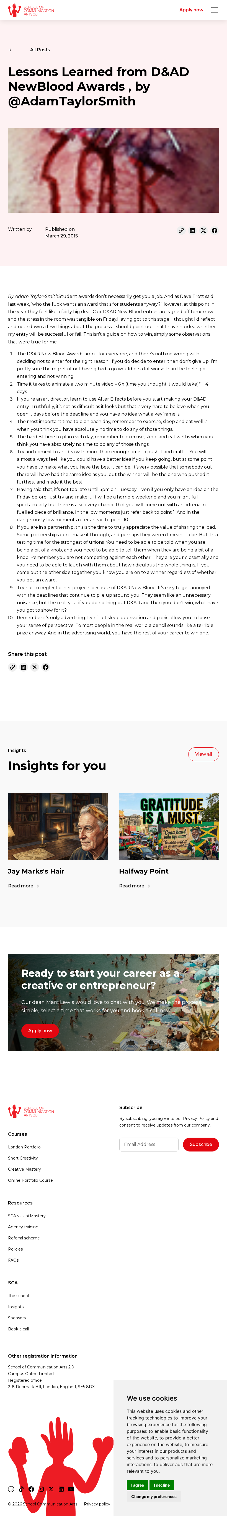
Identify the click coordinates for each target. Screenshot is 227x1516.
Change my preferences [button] (154, 1496)
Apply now (191, 9)
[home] (31, 10)
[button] (213, 10)
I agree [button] (137, 1485)
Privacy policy (97, 1504)
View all (203, 754)
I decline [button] (162, 1485)
